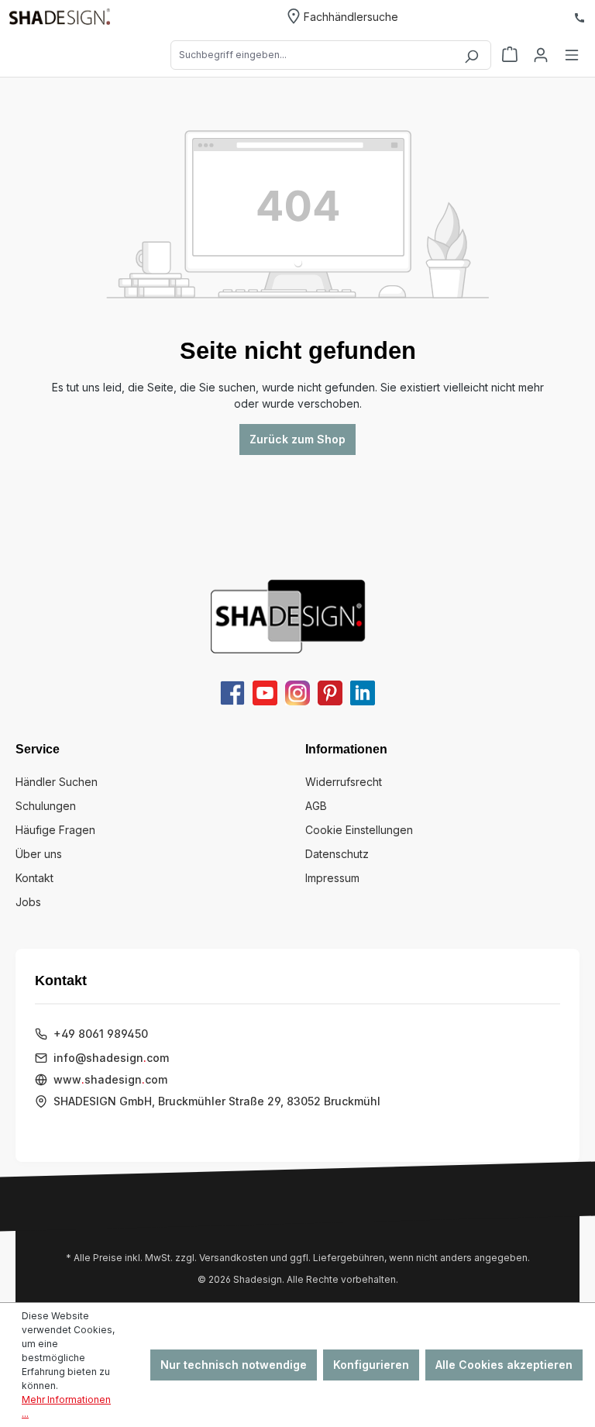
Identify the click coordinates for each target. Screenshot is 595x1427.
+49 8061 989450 (100, 1033)
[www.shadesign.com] (59, 16)
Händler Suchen (56, 781)
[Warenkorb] (509, 55)
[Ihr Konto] (540, 55)
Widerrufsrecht (343, 781)
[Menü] (571, 55)
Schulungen (45, 805)
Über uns (38, 853)
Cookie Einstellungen (359, 829)
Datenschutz (337, 853)
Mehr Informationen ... (66, 1406)
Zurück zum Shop (297, 439)
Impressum (332, 877)
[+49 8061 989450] (579, 17)
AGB (316, 805)
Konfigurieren (371, 1364)
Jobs (28, 901)
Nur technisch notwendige (233, 1364)
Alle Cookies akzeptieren (504, 1364)
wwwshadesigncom (110, 1079)
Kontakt (34, 877)
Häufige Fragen (55, 829)
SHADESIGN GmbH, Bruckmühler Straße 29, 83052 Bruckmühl (216, 1101)
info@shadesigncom (111, 1057)
